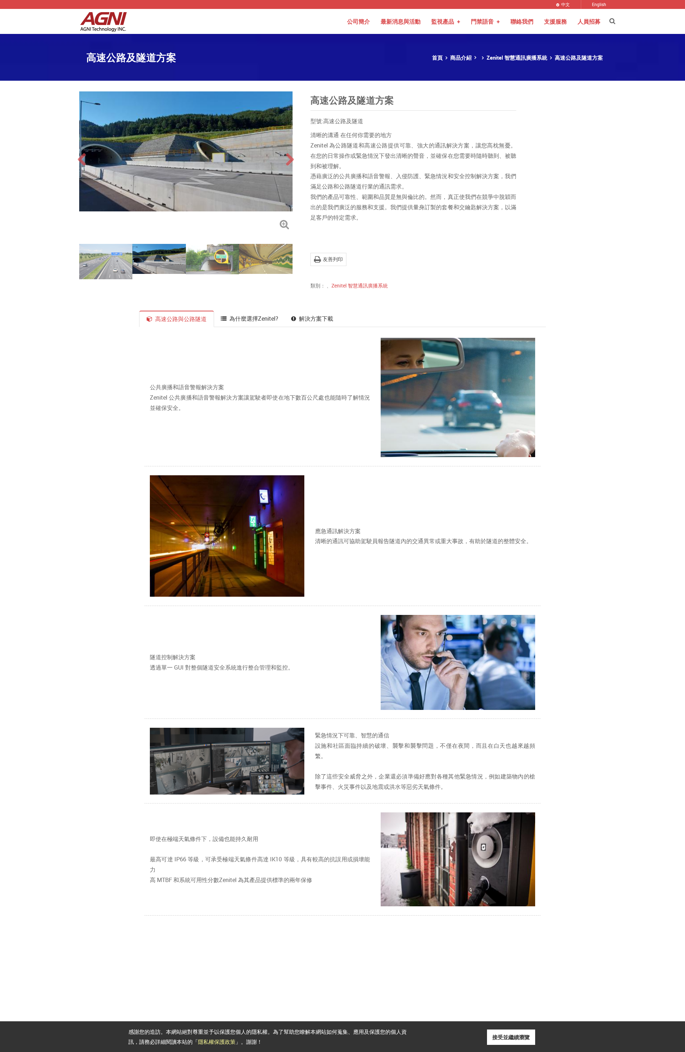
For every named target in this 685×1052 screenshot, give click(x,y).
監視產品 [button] (445, 21)
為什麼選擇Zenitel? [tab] (253, 318)
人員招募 (589, 21)
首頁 (437, 57)
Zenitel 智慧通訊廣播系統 (517, 57)
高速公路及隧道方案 (579, 57)
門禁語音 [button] (485, 21)
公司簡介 (358, 21)
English (599, 4)
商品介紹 (461, 57)
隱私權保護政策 (216, 1041)
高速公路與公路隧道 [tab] (181, 319)
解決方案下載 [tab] (316, 318)
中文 (565, 4)
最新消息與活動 (401, 21)
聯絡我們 (522, 21)
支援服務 (555, 21)
